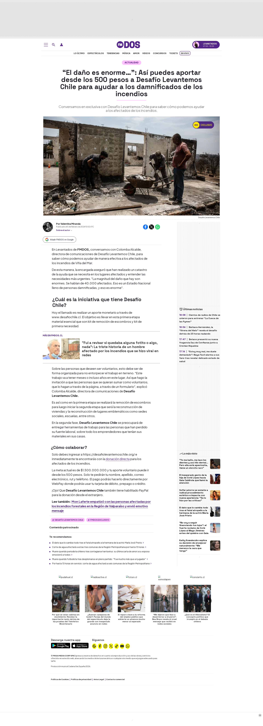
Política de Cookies (60, 679)
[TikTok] (117, 645)
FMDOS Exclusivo (99, 520)
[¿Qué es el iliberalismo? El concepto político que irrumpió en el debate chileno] (197, 598)
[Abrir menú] (45, 44)
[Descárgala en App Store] (80, 645)
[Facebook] (100, 645)
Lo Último (79, 53)
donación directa (118, 459)
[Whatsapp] (128, 645)
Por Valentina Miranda (68, 223)
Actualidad (131, 62)
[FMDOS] (128, 44)
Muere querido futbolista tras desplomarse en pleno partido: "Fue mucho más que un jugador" (99, 559)
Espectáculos (96, 53)
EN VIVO (185, 53)
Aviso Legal (99, 679)
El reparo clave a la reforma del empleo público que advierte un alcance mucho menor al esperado (131, 618)
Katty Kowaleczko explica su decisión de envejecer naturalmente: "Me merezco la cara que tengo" (193, 545)
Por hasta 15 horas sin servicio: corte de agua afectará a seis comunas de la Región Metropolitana (101, 563)
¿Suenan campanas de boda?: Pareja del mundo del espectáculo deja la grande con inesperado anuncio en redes (98, 619)
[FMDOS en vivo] (196, 45)
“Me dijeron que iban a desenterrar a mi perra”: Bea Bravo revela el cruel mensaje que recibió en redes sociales (164, 619)
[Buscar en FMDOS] (53, 45)
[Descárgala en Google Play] (60, 645)
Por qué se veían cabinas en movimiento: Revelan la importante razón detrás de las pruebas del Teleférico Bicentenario (65, 619)
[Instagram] (105, 645)
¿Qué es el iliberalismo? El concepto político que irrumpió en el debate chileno (197, 618)
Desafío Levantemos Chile (69, 520)
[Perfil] (61, 45)
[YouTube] (122, 645)
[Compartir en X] (151, 226)
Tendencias (113, 53)
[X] (111, 645)
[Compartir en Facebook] (145, 226)
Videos (146, 53)
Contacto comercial (115, 679)
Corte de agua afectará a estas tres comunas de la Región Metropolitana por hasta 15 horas (98, 547)
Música (126, 53)
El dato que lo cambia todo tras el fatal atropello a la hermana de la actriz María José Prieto (97, 542)
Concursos (159, 53)
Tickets (173, 53)
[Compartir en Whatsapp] (157, 226)
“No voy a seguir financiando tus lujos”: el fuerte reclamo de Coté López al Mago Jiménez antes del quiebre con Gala (193, 528)
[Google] (94, 645)
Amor (136, 53)
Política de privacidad (81, 679)
